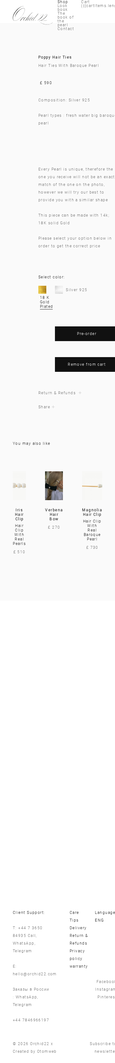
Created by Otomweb (35, 1051)
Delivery (78, 928)
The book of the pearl (65, 19)
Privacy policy (77, 955)
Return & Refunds (79, 939)
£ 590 (46, 83)
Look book (62, 8)
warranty (79, 966)
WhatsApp (23, 943)
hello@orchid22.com (35, 974)
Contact (65, 29)
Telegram (22, 951)
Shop (62, 2)
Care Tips (74, 916)
